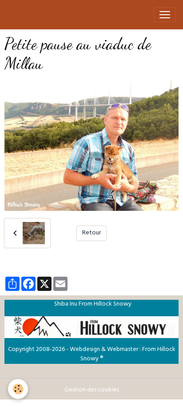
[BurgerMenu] (165, 14)
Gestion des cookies (91, 390)
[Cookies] (18, 389)
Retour (91, 233)
